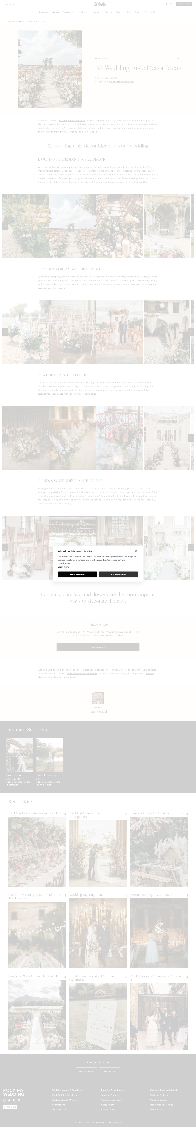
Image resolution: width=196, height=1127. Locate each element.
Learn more (63, 566)
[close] (136, 551)
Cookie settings (118, 574)
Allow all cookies (77, 574)
